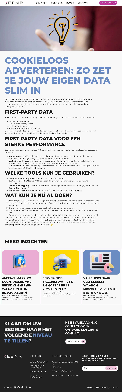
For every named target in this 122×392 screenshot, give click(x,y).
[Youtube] (30, 387)
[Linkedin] (15, 387)
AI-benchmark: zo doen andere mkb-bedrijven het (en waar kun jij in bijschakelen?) (17, 285)
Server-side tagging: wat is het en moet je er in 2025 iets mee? (59, 283)
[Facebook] (18, 387)
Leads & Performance (36, 376)
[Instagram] (26, 387)
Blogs (70, 3)
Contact (83, 3)
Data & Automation (39, 362)
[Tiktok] (22, 387)
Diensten (41, 3)
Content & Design (38, 371)
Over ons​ (57, 3)
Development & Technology (37, 367)
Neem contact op (62, 356)
